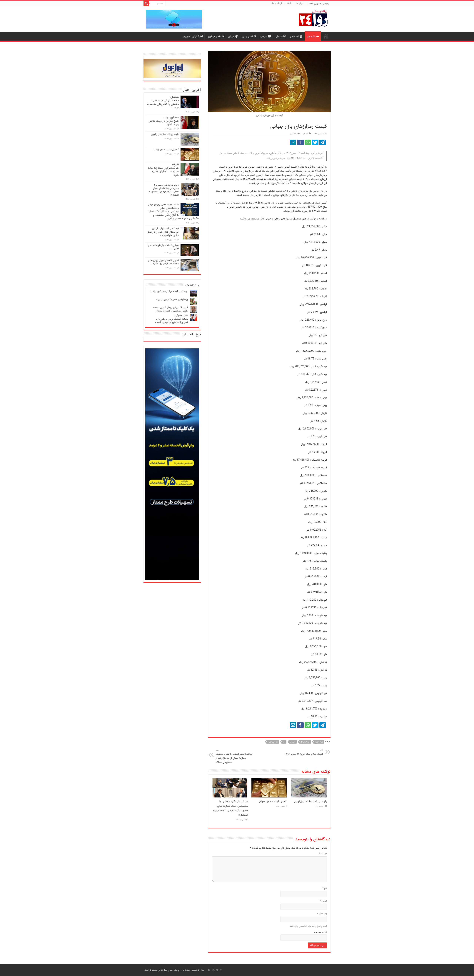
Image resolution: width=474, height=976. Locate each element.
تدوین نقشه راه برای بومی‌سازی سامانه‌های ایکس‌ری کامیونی (163, 262)
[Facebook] (221, 970)
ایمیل (323, 901)
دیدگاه (323, 854)
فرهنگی (279, 36)
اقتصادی (310, 36)
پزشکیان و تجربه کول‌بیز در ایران (172, 300)
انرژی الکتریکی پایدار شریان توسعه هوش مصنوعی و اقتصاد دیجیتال (170, 309)
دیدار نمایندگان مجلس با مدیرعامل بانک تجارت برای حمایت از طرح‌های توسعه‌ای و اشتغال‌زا (230, 808)
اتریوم (292, 741)
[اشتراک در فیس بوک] (300, 142)
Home (326, 36)
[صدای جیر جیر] (315, 142)
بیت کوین (319, 741)
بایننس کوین (273, 741)
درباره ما (299, 3)
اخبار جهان (247, 36)
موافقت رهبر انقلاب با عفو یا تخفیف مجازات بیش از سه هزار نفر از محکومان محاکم (234, 756)
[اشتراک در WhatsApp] (308, 142)
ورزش (231, 36)
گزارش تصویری (191, 36)
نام (324, 888)
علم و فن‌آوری (214, 36)
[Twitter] (217, 970)
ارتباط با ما (277, 3)
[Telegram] (209, 970)
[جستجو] (146, 3)
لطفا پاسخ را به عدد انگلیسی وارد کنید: (308, 926)
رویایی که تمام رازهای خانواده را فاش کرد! (163, 247)
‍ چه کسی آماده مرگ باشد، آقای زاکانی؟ (168, 292)
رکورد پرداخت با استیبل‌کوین (310, 801)
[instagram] (213, 970)
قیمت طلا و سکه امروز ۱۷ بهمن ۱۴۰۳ (304, 752)
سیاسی (263, 36)
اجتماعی (294, 36)
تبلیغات (289, 3)
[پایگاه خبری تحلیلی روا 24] (313, 18)
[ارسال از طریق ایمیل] (293, 142)
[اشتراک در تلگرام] (322, 142)
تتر (284, 741)
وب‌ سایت (322, 913)
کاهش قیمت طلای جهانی (272, 801)
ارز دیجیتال (305, 741)
